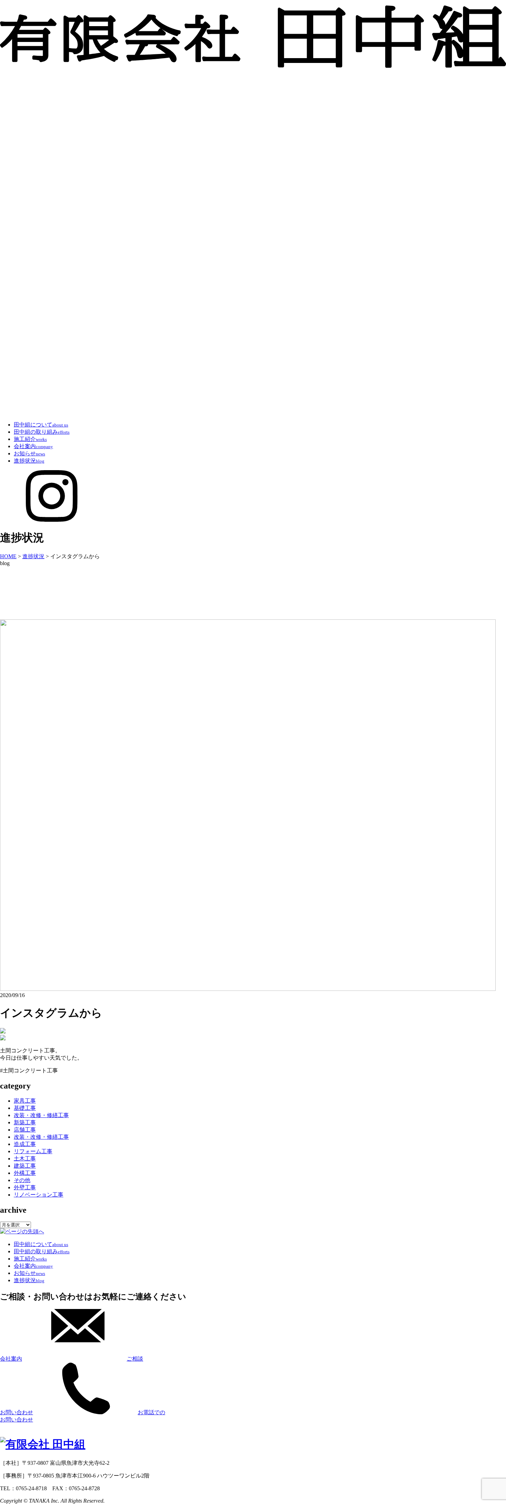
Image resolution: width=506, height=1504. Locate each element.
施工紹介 (30, 439)
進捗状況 (29, 461)
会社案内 (33, 446)
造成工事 (25, 1144)
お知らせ (29, 453)
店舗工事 (25, 1130)
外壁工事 (25, 1187)
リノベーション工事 (38, 1195)
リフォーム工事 (33, 1151)
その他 (22, 1180)
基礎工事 (25, 1108)
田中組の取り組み (42, 432)
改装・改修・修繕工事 (41, 1115)
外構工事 (25, 1173)
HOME (8, 556)
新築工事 (25, 1122)
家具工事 (25, 1101)
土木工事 (25, 1158)
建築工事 (25, 1166)
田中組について (41, 425)
